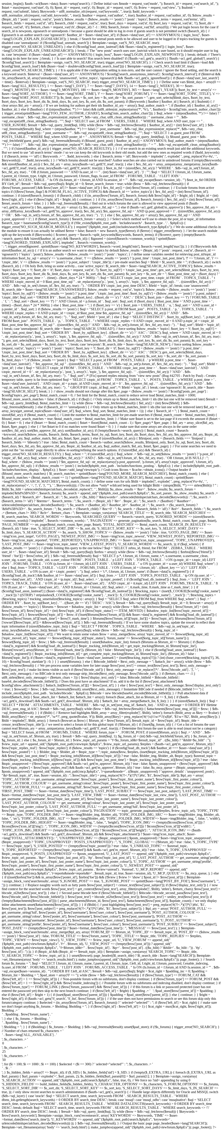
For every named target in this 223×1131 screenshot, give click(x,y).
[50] (111, 1060)
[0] (111, 1043)
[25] (111, 1052)
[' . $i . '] (111, 1068)
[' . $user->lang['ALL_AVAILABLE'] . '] (111, 1035)
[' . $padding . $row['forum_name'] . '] (111, 1014)
